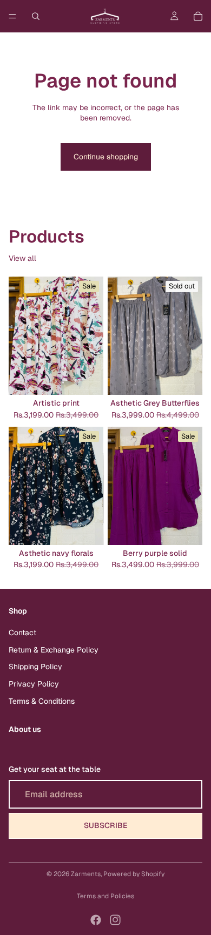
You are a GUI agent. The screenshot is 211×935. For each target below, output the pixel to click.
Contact (22, 632)
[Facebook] (95, 919)
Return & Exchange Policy (53, 650)
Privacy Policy (34, 684)
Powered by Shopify (133, 874)
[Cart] (198, 16)
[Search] (36, 16)
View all (22, 258)
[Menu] (12, 16)
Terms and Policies (105, 896)
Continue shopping (106, 157)
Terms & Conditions (42, 700)
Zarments (86, 874)
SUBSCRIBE (106, 825)
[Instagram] (115, 919)
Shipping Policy (35, 666)
